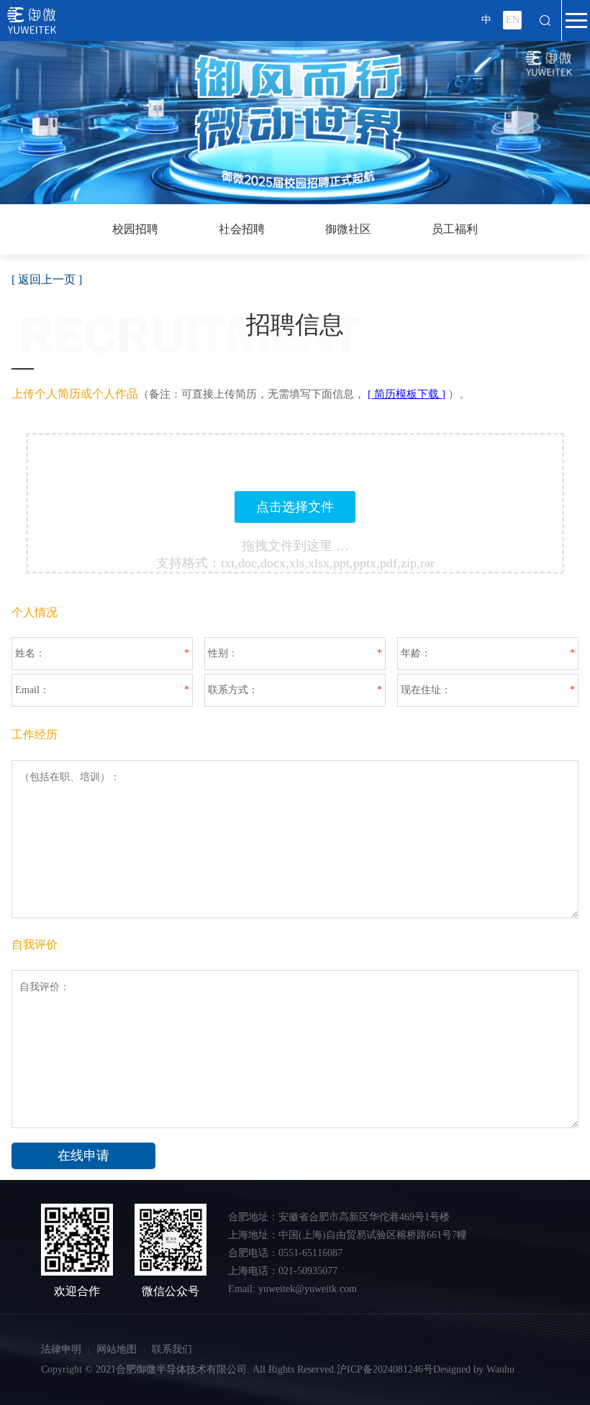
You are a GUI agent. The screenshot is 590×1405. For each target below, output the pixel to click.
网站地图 (116, 1349)
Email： (32, 690)
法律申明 (61, 1349)
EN (512, 19)
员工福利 (455, 229)
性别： (223, 653)
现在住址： (426, 690)
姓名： (30, 653)
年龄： (416, 653)
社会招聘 (242, 229)
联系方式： (233, 690)
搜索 (545, 20)
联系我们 (172, 1349)
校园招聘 (135, 229)
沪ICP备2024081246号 (385, 1369)
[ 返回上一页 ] (47, 279)
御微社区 (348, 229)
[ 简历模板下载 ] (406, 394)
